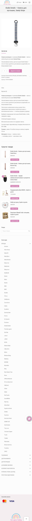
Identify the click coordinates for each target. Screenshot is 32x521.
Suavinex (6, 415)
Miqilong (6, 358)
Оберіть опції (14, 208)
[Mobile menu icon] (29, 2)
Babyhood (6, 266)
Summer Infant (8, 418)
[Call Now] (29, 419)
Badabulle (6, 272)
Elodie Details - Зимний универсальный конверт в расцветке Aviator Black (20, 177)
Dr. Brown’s (6, 319)
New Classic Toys (8, 372)
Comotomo (7, 302)
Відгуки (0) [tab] (4, 91)
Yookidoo (6, 448)
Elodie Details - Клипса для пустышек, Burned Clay (20, 164)
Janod (5, 335)
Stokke (6, 411)
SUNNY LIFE (7, 421)
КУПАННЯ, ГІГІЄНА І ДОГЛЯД (8, 471)
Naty (5, 368)
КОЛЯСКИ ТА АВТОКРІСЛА (8, 468)
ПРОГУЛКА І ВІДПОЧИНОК (7, 475)
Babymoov (6, 269)
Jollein (5, 339)
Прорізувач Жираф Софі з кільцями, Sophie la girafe (19, 213)
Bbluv (5, 279)
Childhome (6, 299)
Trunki (5, 434)
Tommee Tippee (8, 431)
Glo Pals (6, 332)
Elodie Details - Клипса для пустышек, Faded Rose (20, 152)
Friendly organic (8, 329)
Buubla (6, 292)
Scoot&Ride (7, 398)
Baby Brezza (7, 259)
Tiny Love (6, 428)
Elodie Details (9, 75)
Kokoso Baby (7, 345)
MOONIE (6, 362)
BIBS (5, 286)
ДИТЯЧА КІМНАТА (5, 458)
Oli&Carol (6, 385)
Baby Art (6, 253)
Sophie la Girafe (8, 408)
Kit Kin (5, 342)
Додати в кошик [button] (14, 159)
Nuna (5, 375)
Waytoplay (6, 441)
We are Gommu (8, 444)
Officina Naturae (8, 378)
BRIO (5, 289)
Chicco (5, 296)
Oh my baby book (8, 382)
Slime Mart (6, 405)
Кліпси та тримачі (5, 77)
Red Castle (6, 395)
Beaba (5, 282)
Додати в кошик (15, 71)
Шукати (29, 231)
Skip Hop (6, 401)
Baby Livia (6, 263)
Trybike (6, 438)
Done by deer (7, 312)
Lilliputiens (6, 349)
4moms (6, 246)
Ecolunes (6, 322)
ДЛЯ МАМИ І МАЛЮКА (22, 75)
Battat (5, 276)
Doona (5, 315)
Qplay (5, 391)
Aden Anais (7, 249)
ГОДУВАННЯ (4, 455)
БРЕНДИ (14, 75)
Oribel (5, 388)
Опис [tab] (2, 88)
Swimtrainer (7, 425)
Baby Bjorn (6, 256)
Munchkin (6, 365)
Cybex (5, 306)
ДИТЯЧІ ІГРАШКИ (5, 461)
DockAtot (6, 309)
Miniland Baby (7, 355)
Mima (5, 352)
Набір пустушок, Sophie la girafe (18, 202)
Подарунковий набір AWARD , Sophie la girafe (20, 191)
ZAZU (5, 451)
